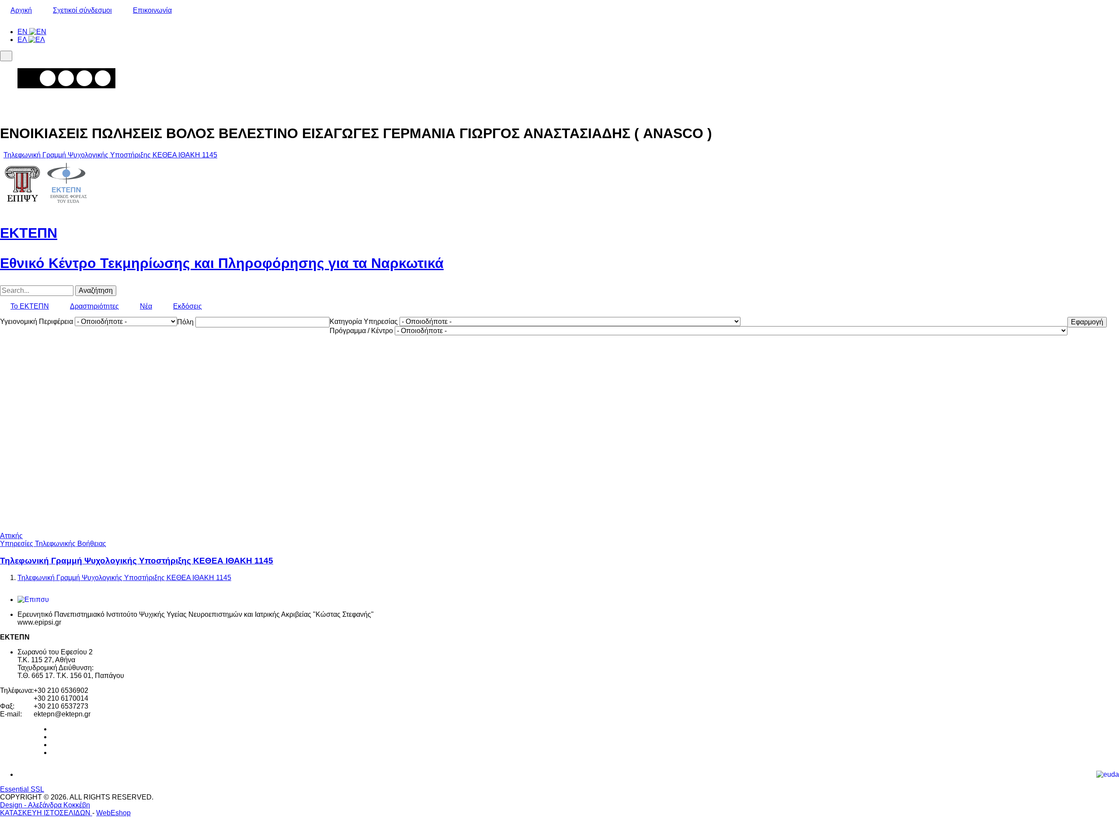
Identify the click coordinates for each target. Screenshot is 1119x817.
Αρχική (21, 10)
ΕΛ (22, 39)
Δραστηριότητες (94, 306)
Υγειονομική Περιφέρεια (36, 321)
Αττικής (11, 535)
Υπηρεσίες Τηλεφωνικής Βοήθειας (53, 543)
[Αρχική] (46, 207)
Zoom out (66, 78)
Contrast (103, 78)
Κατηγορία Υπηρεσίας (364, 321)
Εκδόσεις (187, 306)
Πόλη (185, 322)
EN (23, 31)
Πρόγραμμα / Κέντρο (361, 330)
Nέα (146, 306)
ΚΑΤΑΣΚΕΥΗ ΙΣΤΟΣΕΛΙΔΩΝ (46, 813)
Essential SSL (22, 789)
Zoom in (48, 78)
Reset (84, 78)
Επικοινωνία (152, 10)
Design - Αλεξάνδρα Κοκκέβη (45, 805)
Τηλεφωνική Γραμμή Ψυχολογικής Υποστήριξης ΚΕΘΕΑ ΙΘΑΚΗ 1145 (110, 155)
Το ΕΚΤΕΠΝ (29, 306)
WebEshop (113, 813)
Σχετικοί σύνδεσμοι (82, 10)
